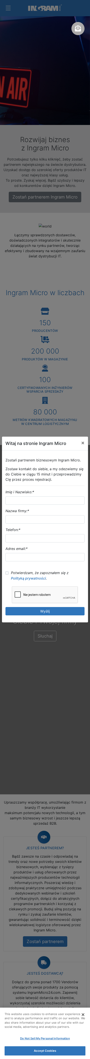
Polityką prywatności (28, 578)
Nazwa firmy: (17, 511)
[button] (78, 28)
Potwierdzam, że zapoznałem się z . (40, 575)
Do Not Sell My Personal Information (45, 1038)
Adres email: (16, 548)
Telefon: (12, 530)
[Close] (83, 1014)
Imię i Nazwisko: (19, 492)
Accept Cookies (45, 1050)
